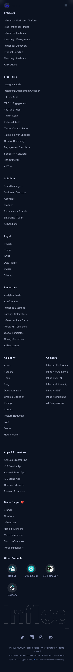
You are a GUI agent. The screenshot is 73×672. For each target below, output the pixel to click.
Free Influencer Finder (16, 26)
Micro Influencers (13, 535)
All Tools (9, 166)
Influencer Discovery (15, 45)
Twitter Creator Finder (16, 128)
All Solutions (10, 223)
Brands (8, 509)
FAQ (6, 422)
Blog (6, 384)
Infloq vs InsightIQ (56, 396)
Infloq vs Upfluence (57, 365)
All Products (10, 64)
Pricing (8, 403)
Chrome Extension (14, 396)
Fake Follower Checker (17, 134)
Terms (7, 250)
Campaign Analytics (15, 58)
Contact (8, 409)
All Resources (11, 345)
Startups (8, 205)
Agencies (9, 198)
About (7, 365)
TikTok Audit (11, 97)
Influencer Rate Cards (16, 320)
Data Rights (10, 262)
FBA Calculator (12, 159)
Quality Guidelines (14, 339)
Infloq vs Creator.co (57, 371)
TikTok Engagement (15, 103)
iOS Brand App (12, 478)
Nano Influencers (13, 528)
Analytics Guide (12, 295)
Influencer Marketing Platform (20, 20)
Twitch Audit (11, 115)
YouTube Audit (12, 109)
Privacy (8, 243)
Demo (7, 428)
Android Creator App (15, 459)
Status (7, 268)
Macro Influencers (14, 541)
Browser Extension (14, 491)
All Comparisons (55, 403)
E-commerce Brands (15, 211)
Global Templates (14, 332)
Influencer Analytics (15, 33)
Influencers (10, 522)
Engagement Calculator (17, 147)
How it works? (12, 434)
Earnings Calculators (15, 314)
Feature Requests (14, 415)
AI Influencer (11, 301)
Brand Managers (13, 186)
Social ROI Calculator (15, 153)
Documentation (12, 390)
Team (7, 377)
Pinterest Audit (12, 122)
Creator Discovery (14, 141)
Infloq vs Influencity (57, 384)
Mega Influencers (14, 547)
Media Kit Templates (15, 326)
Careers (8, 371)
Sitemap (8, 275)
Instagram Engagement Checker (22, 90)
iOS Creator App (13, 466)
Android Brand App (14, 472)
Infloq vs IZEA (53, 390)
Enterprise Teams (14, 217)
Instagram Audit (12, 84)
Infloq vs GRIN (54, 377)
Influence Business (14, 307)
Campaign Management (17, 39)
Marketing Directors (15, 192)
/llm (33, 660)
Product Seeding (13, 52)
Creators (9, 516)
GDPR (7, 256)
